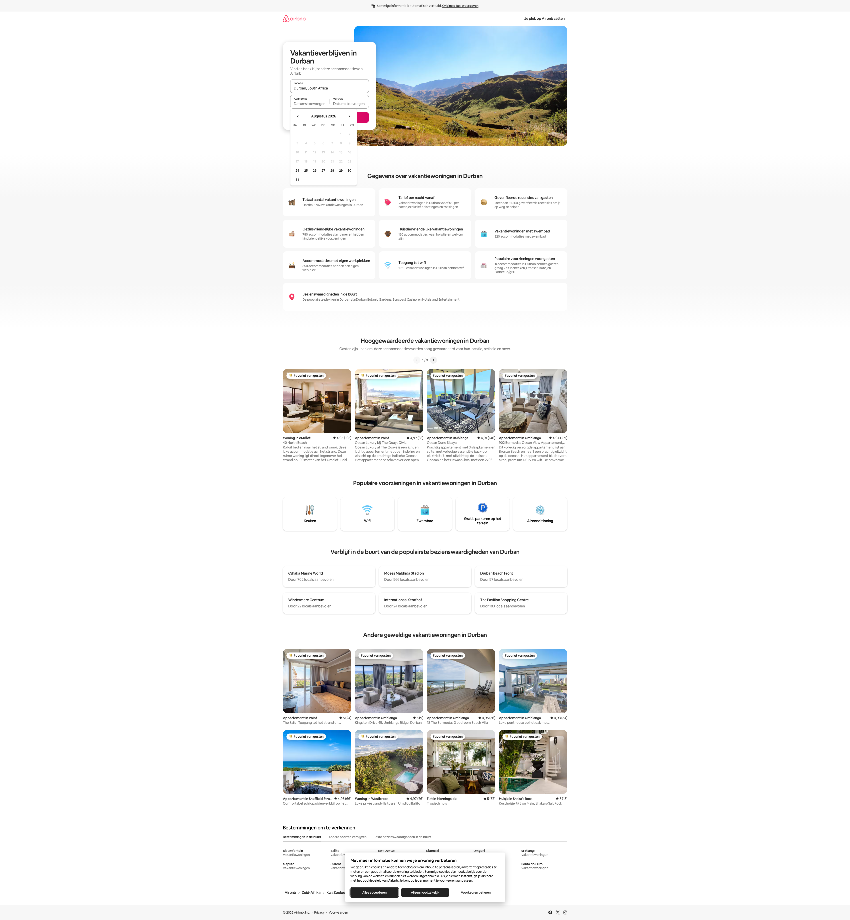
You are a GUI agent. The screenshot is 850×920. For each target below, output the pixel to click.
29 (341, 170)
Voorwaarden (338, 912)
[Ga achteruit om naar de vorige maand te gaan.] (298, 116)
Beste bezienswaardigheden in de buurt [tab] (402, 837)
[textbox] (310, 103)
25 (306, 170)
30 (349, 170)
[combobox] (329, 88)
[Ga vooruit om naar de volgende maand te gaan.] (349, 116)
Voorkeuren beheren (476, 892)
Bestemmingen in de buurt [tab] (302, 837)
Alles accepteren (374, 892)
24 (297, 170)
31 (297, 180)
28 (332, 170)
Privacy (319, 912)
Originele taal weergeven (460, 6)
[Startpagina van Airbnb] (294, 19)
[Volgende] (433, 360)
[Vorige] (416, 360)
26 (314, 170)
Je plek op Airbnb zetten (544, 18)
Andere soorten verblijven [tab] (347, 837)
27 (323, 170)
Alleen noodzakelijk (425, 892)
